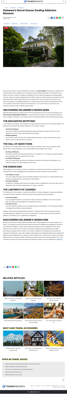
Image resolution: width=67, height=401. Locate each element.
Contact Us (62, 385)
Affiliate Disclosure (55, 385)
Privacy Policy (47, 385)
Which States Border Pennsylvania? (13, 320)
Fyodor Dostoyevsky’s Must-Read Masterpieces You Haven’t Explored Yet (22, 364)
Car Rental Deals (24, 23)
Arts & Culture (33, 23)
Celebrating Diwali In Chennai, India (13, 374)
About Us (33, 385)
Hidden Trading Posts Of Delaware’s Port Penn (16, 366)
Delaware (59, 239)
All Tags (63, 387)
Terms (42, 385)
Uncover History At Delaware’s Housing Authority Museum (19, 369)
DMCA (59, 387)
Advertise (55, 387)
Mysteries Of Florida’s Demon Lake (13, 372)
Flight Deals (15, 23)
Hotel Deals (7, 23)
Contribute (38, 385)
